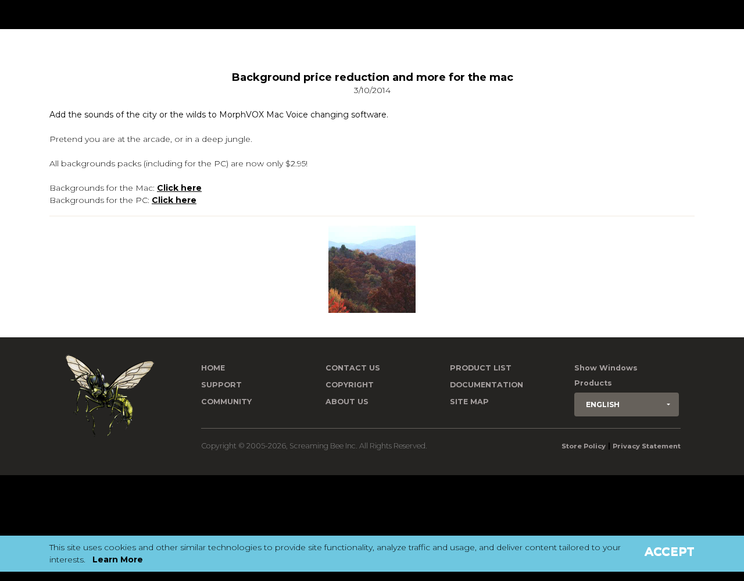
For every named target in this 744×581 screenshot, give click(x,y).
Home (213, 367)
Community (226, 401)
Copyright (350, 384)
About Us (347, 401)
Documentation (486, 384)
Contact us (353, 367)
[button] (626, 404)
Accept (670, 551)
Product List (481, 367)
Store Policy (583, 446)
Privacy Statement (647, 446)
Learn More (117, 559)
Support (221, 384)
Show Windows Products (606, 375)
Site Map (469, 401)
